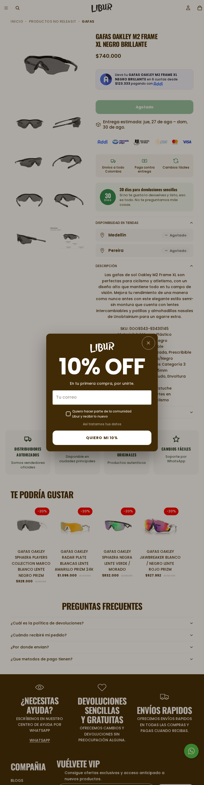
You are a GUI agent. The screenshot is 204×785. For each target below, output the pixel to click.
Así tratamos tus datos (102, 424)
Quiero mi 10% (102, 437)
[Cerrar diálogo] (148, 343)
